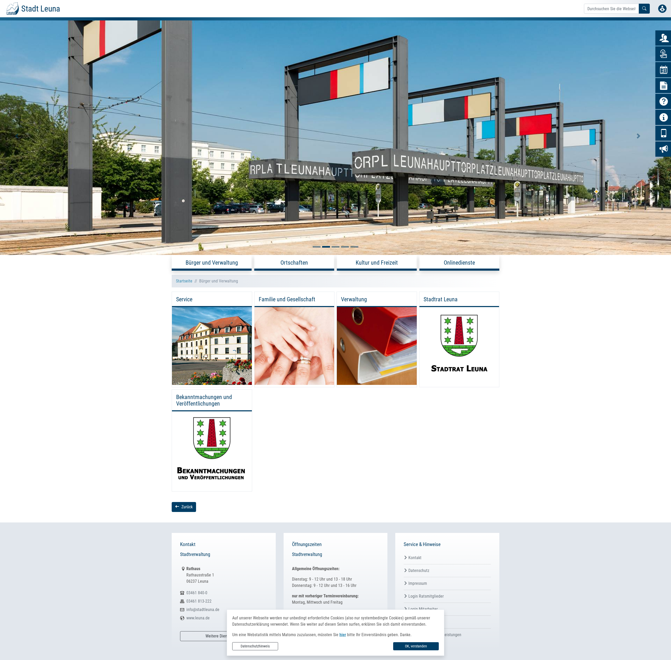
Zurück (187, 506)
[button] (17, 136)
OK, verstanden (416, 646)
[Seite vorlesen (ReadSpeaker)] (662, 8)
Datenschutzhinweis (255, 646)
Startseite (184, 281)
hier (342, 634)
